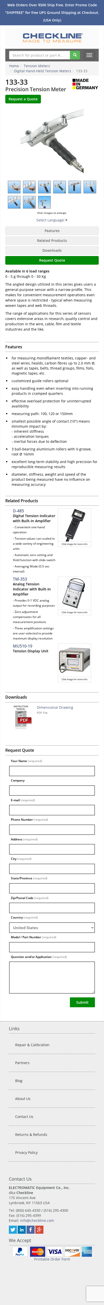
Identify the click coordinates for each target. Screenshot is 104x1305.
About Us (23, 1098)
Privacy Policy (26, 1152)
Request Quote (52, 260)
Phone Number (29, 819)
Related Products (52, 240)
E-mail (23, 800)
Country (24, 917)
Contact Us (24, 1116)
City (21, 859)
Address (24, 839)
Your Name (26, 761)
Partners (22, 1062)
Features (52, 230)
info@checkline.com (37, 1220)
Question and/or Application (39, 957)
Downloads (52, 250)
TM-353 (20, 579)
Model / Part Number (33, 937)
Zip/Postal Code (29, 898)
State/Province (29, 878)
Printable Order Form (52, 1259)
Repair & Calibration (32, 1044)
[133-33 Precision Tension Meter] (52, 142)
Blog (18, 1080)
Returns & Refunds (31, 1134)
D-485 (18, 511)
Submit (82, 1002)
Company (17, 780)
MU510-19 (22, 646)
